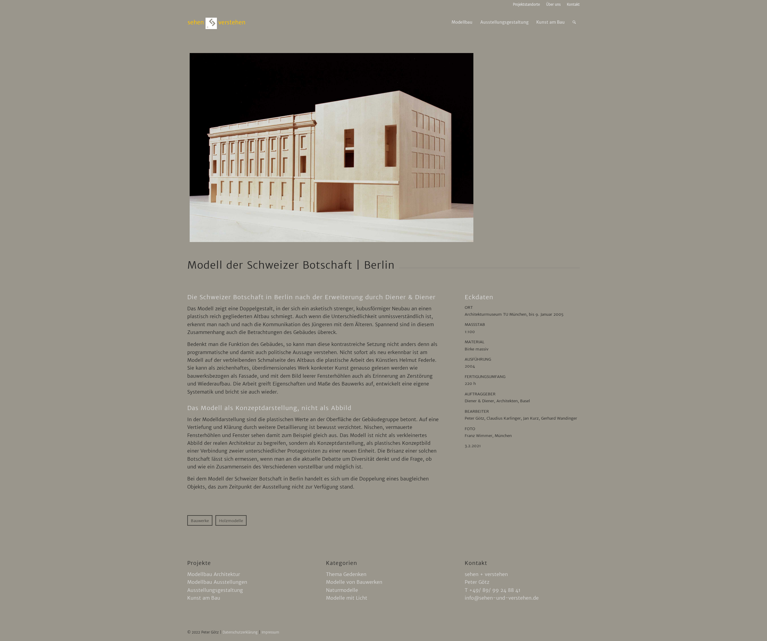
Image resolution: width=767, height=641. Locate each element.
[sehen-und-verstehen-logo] (216, 22)
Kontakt (573, 4)
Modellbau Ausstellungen (217, 582)
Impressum (270, 632)
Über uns (553, 4)
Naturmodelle (342, 590)
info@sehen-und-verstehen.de (502, 598)
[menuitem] (526, 4)
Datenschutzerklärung (241, 632)
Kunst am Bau (203, 598)
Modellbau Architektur (213, 574)
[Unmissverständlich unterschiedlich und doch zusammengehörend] (331, 147)
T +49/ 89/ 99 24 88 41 (492, 590)
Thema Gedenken (346, 574)
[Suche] (574, 22)
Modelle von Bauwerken (354, 582)
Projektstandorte (526, 4)
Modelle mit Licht (346, 598)
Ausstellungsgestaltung (215, 590)
